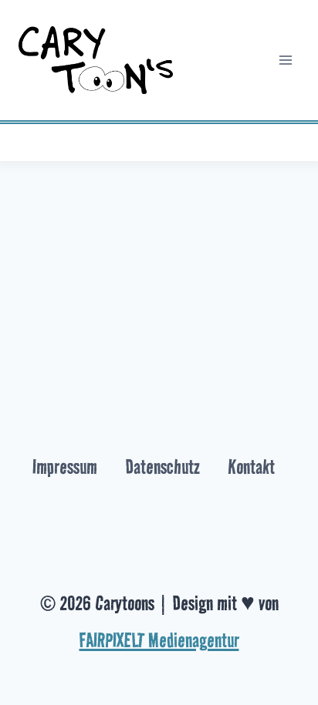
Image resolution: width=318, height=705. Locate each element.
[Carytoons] (96, 60)
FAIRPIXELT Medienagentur (159, 640)
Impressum (64, 467)
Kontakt (251, 467)
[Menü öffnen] (285, 60)
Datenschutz (162, 467)
